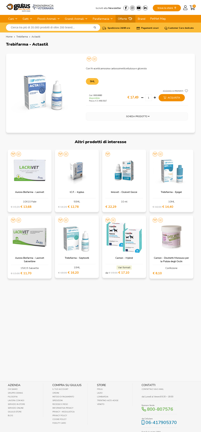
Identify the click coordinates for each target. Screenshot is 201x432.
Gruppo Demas (15, 393)
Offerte (122, 19)
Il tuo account (60, 389)
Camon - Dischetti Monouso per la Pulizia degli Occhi (171, 259)
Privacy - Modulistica (63, 412)
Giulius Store (15, 412)
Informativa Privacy (62, 408)
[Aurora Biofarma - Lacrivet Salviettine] (29, 237)
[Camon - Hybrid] (124, 237)
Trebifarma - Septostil (77, 258)
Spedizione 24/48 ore (118, 28)
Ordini (55, 393)
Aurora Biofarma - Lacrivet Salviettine (29, 259)
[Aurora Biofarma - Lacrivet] (29, 171)
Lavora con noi (16, 400)
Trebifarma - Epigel (171, 192)
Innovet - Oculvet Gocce (124, 192)
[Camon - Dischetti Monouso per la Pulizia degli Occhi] (171, 237)
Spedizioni (57, 400)
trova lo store (166, 8)
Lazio (100, 393)
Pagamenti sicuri (150, 28)
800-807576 (160, 409)
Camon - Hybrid (124, 258)
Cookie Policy (59, 419)
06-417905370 (161, 423)
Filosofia (13, 396)
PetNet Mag (158, 19)
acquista (173, 97)
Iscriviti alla (108, 8)
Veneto (100, 404)
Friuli (100, 389)
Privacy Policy (59, 415)
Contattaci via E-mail (153, 389)
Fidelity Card (59, 423)
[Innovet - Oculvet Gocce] (124, 171)
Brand (141, 19)
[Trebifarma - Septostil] (77, 237)
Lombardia (102, 396)
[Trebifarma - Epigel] (171, 171)
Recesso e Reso (60, 404)
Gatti (26, 19)
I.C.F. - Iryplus (77, 192)
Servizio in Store (16, 404)
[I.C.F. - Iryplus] (77, 171)
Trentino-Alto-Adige (107, 400)
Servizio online (16, 408)
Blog (10, 415)
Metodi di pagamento (63, 396)
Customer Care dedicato (181, 28)
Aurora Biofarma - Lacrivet (29, 192)
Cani (11, 19)
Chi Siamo (13, 389)
